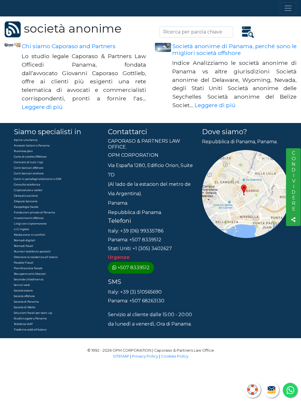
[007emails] (271, 390)
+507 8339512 (134, 267)
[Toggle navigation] (288, 8)
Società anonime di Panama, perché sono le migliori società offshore (234, 49)
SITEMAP (121, 356)
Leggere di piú (42, 106)
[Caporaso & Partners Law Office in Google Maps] (246, 194)
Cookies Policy (174, 356)
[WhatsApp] (290, 390)
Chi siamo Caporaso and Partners (69, 46)
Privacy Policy (145, 356)
